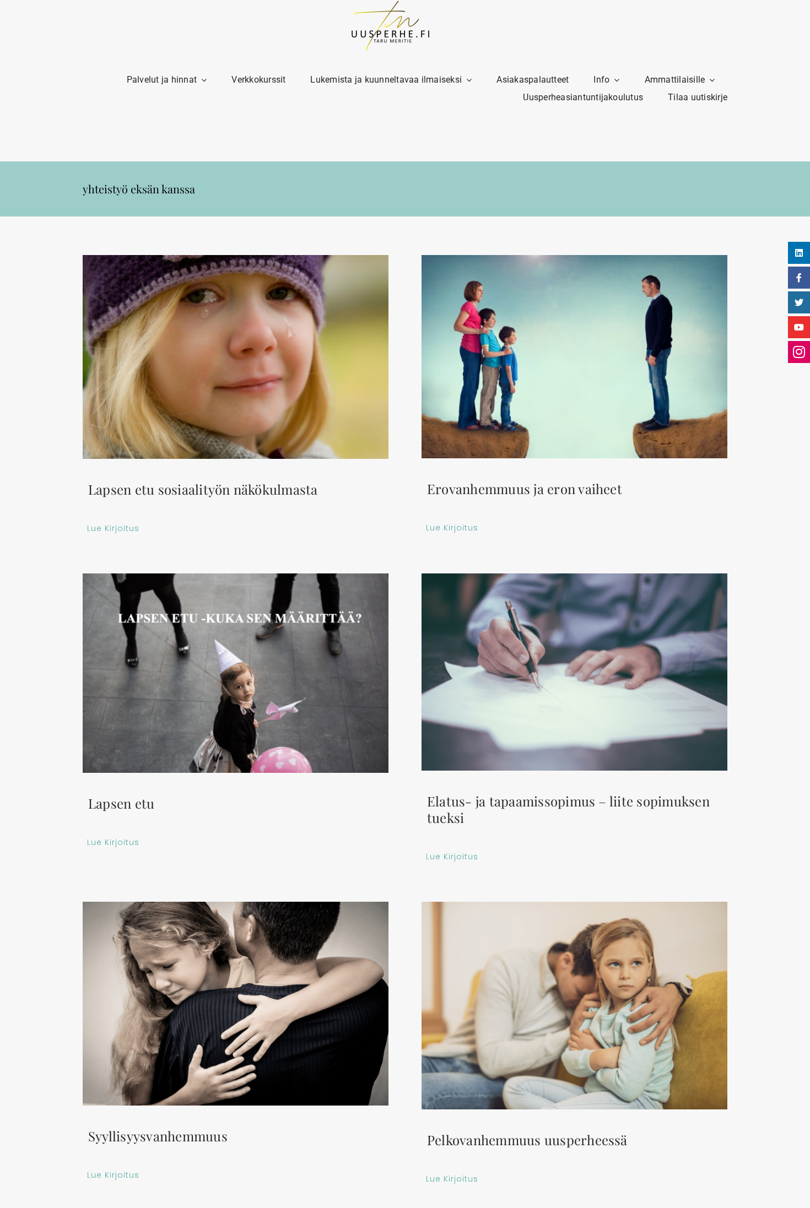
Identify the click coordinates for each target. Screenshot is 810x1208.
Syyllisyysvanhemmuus (158, 1136)
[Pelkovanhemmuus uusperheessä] (574, 1005)
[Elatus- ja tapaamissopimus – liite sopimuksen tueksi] (574, 672)
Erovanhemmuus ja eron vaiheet (524, 488)
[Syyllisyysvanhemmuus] (235, 1004)
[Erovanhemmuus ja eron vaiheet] (574, 356)
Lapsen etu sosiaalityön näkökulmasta (203, 489)
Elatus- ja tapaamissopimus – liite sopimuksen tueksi (568, 809)
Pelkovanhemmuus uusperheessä (527, 1140)
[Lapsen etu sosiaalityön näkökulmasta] (235, 357)
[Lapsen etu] (235, 673)
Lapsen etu (121, 803)
